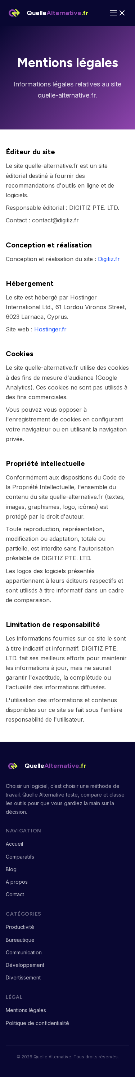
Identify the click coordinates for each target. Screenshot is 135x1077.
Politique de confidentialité (37, 1023)
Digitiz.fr (109, 259)
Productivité (20, 927)
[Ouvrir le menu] (117, 13)
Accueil (14, 844)
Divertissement (23, 977)
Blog (11, 869)
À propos (17, 882)
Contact (15, 894)
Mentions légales (26, 1010)
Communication (24, 952)
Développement (25, 965)
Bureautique (20, 940)
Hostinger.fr (50, 329)
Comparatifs (20, 857)
